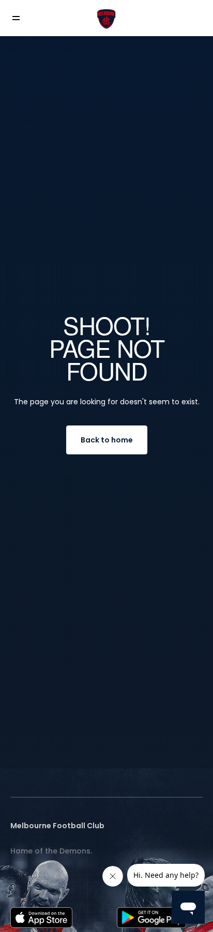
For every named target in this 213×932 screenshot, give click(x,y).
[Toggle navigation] (23, 18)
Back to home (107, 440)
